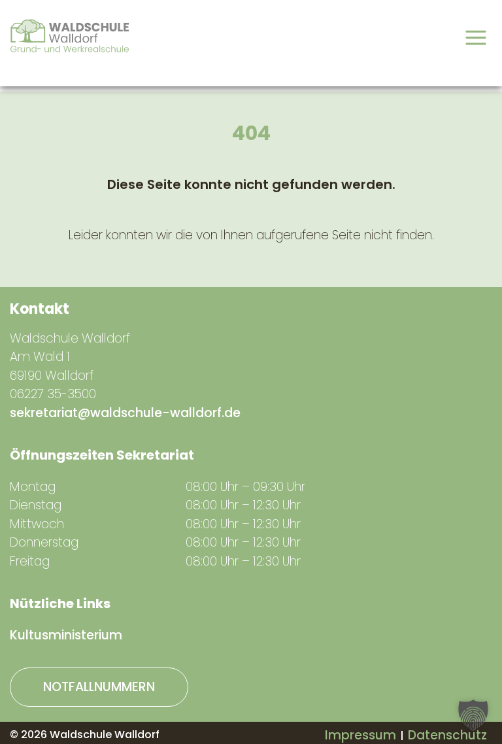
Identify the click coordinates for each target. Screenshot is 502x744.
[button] (473, 715)
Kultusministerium (66, 635)
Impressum (360, 735)
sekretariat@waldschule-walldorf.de (125, 413)
